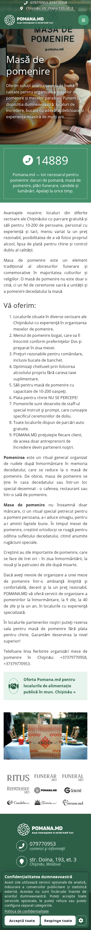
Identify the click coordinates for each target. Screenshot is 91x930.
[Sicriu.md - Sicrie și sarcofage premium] (45, 802)
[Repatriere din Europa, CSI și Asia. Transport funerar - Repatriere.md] (18, 790)
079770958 (58, 2)
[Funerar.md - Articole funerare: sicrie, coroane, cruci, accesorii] (45, 778)
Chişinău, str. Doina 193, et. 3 (49, 8)
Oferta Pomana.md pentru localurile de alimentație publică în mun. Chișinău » (50, 686)
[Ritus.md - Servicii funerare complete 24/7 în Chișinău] (18, 778)
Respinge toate (58, 920)
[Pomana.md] (3, 20)
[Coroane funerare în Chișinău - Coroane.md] (73, 802)
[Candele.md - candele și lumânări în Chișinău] (18, 802)
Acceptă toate (22, 920)
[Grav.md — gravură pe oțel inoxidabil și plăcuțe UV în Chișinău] (73, 790)
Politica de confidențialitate (27, 911)
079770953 (39, 2)
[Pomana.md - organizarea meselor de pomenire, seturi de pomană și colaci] (45, 790)
